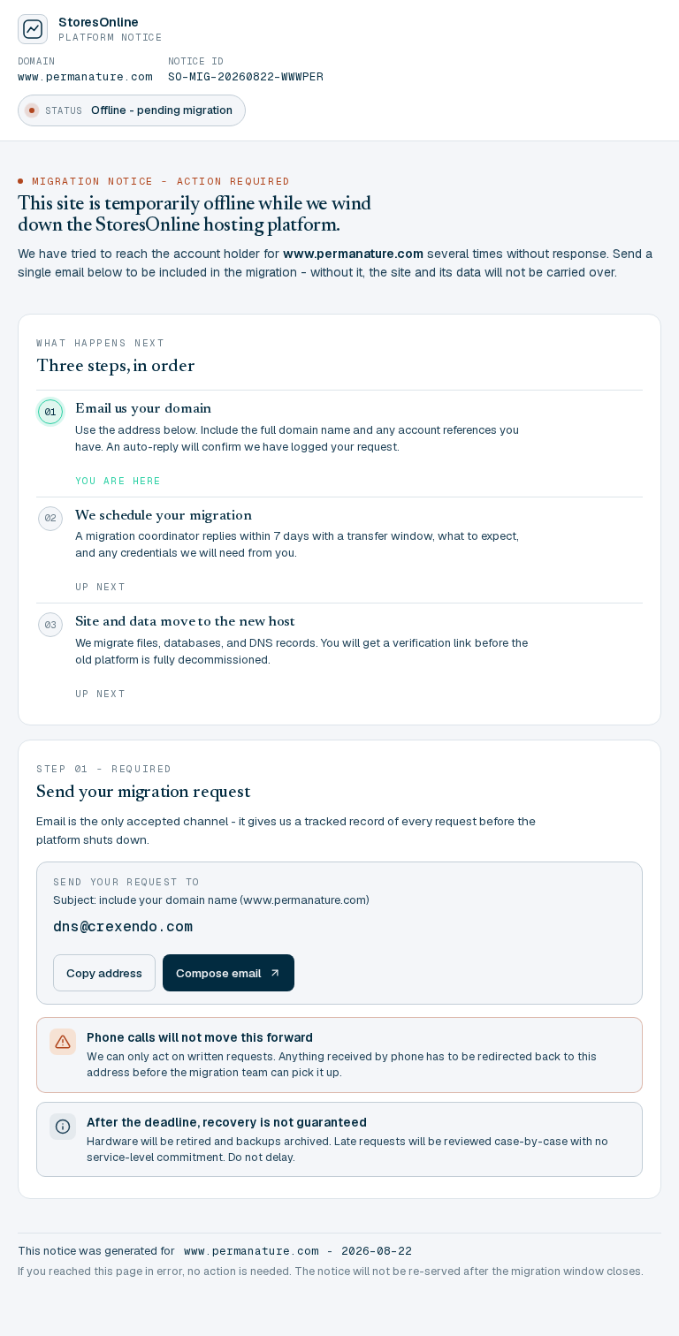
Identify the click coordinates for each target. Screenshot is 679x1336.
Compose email (219, 973)
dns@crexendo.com (122, 926)
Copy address (104, 973)
